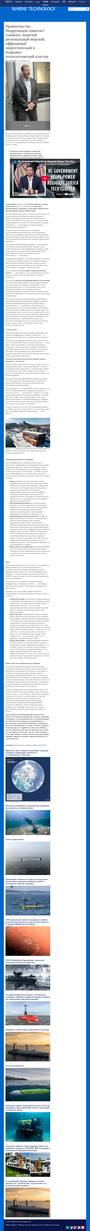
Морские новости (38, 1201)
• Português (55, 2)
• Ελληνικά (72, 2)
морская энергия (19, 721)
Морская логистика (24, 1201)
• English (45, 5)
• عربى (37, 2)
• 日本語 (45, 2)
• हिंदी (63, 2)
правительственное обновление (35, 721)
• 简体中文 (8, 2)
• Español (18, 2)
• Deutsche (28, 2)
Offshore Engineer (11, 1201)
